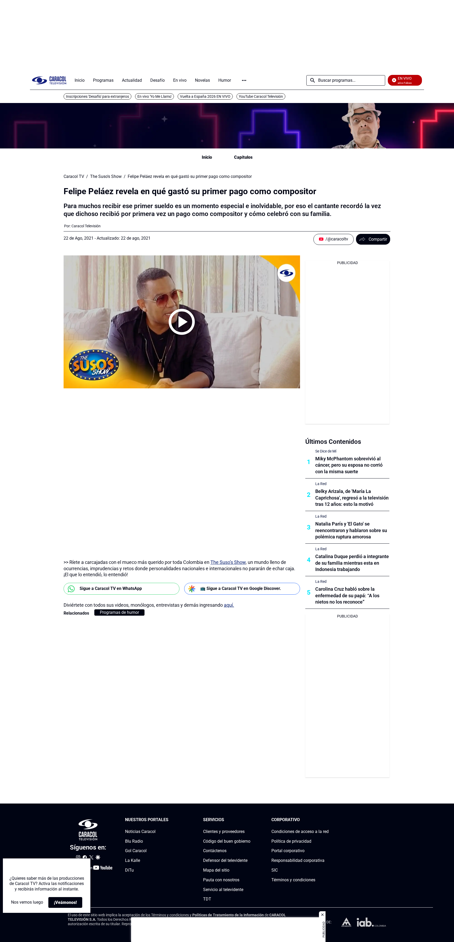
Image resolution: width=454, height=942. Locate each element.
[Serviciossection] (248, 820)
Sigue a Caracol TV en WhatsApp (111, 588)
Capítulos (243, 157)
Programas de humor (119, 612)
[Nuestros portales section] (170, 820)
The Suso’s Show (228, 562)
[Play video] (182, 322)
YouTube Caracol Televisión (261, 96)
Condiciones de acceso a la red (300, 831)
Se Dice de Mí (325, 451)
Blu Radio (134, 841)
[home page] (49, 80)
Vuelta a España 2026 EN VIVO (205, 96)
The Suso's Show (106, 176)
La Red (321, 484)
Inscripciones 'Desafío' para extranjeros (97, 96)
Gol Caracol (136, 850)
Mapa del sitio (216, 870)
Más (244, 80)
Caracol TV (74, 176)
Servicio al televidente (223, 889)
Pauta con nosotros (221, 879)
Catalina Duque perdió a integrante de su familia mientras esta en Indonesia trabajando (352, 563)
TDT (207, 899)
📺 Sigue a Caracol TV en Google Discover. (240, 588)
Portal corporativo (288, 850)
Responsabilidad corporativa (297, 860)
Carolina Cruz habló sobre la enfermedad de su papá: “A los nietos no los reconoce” (347, 595)
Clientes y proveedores (224, 831)
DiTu (129, 870)
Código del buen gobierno (226, 841)
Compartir (378, 239)
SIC (274, 870)
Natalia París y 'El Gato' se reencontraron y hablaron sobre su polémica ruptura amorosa (351, 530)
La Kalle (132, 860)
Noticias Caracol (140, 831)
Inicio (207, 157)
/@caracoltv (337, 238)
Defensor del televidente (225, 860)
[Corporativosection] (327, 820)
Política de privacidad (291, 841)
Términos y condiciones (293, 879)
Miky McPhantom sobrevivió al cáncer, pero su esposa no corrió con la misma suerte (349, 465)
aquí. (229, 605)
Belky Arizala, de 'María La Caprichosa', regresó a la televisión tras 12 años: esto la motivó (352, 497)
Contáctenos (214, 850)
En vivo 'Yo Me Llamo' (154, 96)
